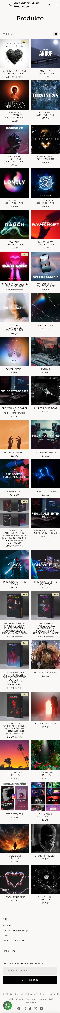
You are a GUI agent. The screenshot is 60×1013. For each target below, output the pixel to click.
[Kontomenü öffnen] (49, 4)
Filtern (9, 34)
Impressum (9, 925)
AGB (5, 935)
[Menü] (3, 4)
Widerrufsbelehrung (14, 940)
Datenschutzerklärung (15, 930)
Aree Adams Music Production (24, 994)
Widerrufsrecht (16, 999)
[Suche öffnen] (10, 4)
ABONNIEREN (30, 979)
